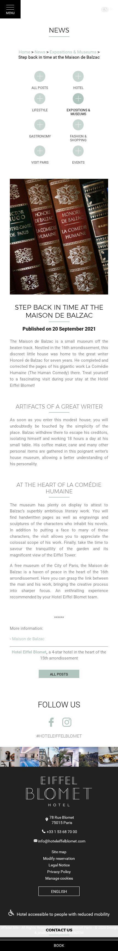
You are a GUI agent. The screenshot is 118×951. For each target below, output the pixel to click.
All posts (59, 674)
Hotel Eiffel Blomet (29, 652)
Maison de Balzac (28, 638)
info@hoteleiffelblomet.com (61, 841)
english (59, 891)
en (105, 9)
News (40, 52)
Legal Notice (59, 865)
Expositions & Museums (73, 52)
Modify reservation (59, 858)
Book (59, 945)
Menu (10, 13)
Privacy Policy (59, 871)
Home (24, 52)
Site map (59, 852)
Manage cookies (59, 878)
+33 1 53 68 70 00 (62, 832)
